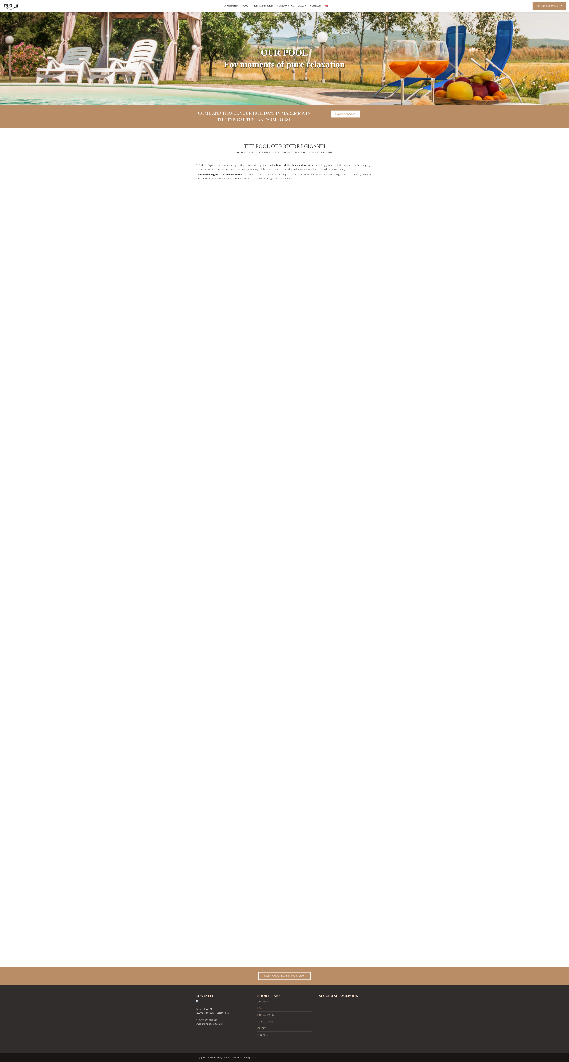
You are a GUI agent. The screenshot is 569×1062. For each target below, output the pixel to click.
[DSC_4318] (284, 606)
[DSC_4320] (284, 670)
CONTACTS (262, 1035)
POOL (260, 1008)
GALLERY (261, 1028)
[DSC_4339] (284, 862)
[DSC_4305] (284, 222)
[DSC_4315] (284, 414)
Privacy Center (250, 1057)
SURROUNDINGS (265, 1021)
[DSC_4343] (284, 926)
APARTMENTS (263, 1001)
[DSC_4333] (284, 734)
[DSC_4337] (284, 798)
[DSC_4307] (284, 286)
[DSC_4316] (284, 478)
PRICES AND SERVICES (267, 1015)
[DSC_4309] (284, 350)
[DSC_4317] (284, 542)
